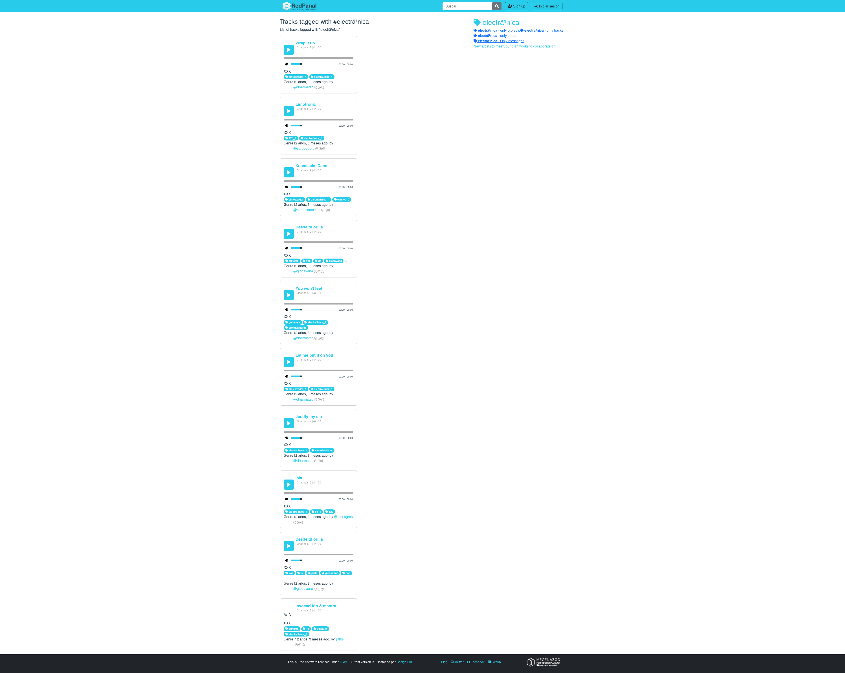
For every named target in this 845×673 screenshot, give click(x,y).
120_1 (292, 138)
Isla (299, 478)
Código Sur (404, 662)
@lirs (340, 639)
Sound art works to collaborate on (529, 46)
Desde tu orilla (309, 227)
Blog (444, 662)
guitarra (293, 261)
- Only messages (501, 40)
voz (307, 261)
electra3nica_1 (323, 77)
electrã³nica (500, 22)
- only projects (499, 30)
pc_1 (317, 512)
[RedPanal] (299, 6)
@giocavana (303, 271)
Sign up (518, 6)
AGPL (344, 662)
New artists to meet (488, 46)
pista (314, 573)
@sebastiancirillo (306, 209)
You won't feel (309, 288)
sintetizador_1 (297, 77)
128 (330, 512)
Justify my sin (309, 416)
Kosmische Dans (311, 165)
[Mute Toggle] (286, 64)
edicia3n (321, 629)
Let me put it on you (314, 355)
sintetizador (295, 199)
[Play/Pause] (289, 50)
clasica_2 (343, 199)
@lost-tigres (343, 516)
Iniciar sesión (549, 6)
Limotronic (306, 104)
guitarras (294, 322)
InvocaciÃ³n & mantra (316, 606)
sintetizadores (297, 328)
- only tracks (543, 30)
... (345, 260)
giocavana (335, 261)
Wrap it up (305, 43)
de (319, 261)
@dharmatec (303, 86)
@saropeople (303, 148)
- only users (497, 35)
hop (347, 573)
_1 (307, 629)
